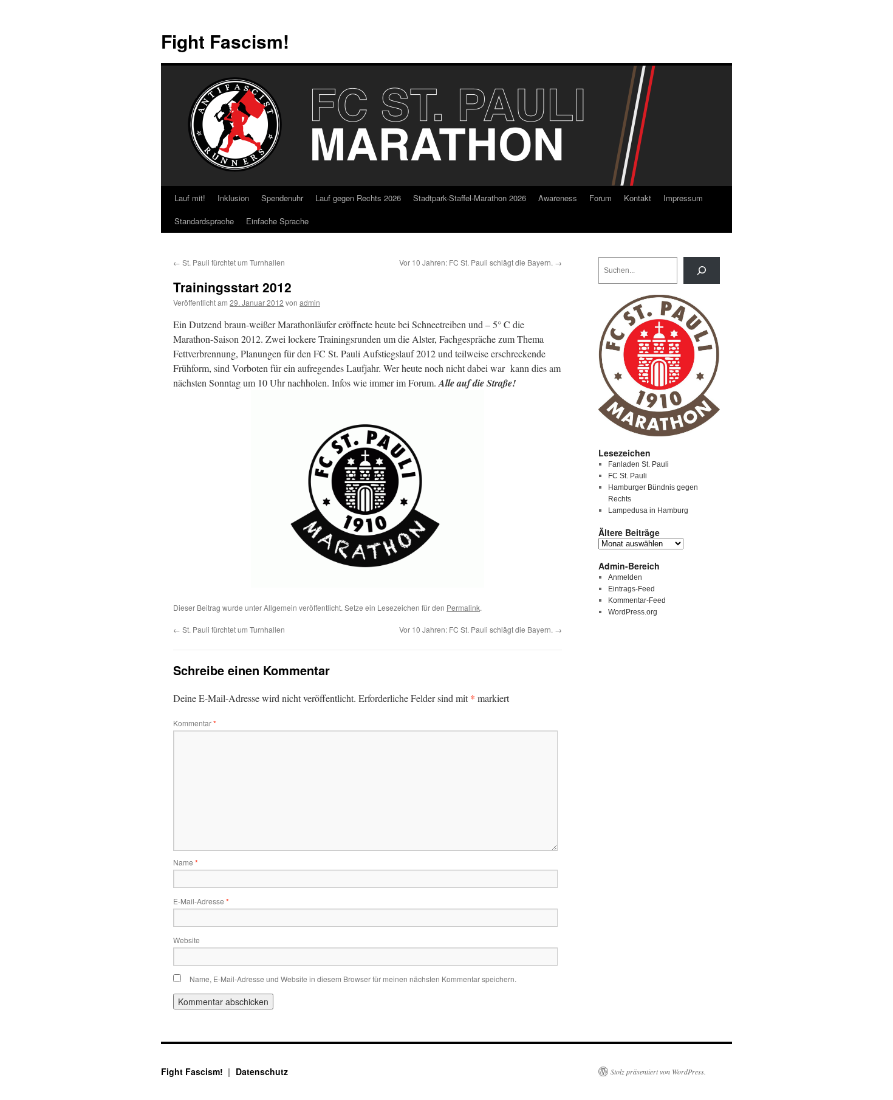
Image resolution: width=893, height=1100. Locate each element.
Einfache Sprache (277, 221)
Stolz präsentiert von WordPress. (658, 1071)
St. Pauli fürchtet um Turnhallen (229, 262)
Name (185, 862)
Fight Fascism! (225, 41)
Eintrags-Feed (631, 589)
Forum (600, 198)
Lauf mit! (189, 198)
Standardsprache (204, 221)
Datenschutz (262, 1071)
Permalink (463, 607)
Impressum (683, 198)
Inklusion (233, 198)
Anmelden (625, 577)
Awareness (557, 198)
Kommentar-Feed (637, 600)
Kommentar (194, 723)
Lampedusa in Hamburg (648, 510)
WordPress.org (632, 612)
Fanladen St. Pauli (638, 464)
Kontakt (637, 198)
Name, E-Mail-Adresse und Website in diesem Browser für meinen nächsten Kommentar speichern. (353, 979)
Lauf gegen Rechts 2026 (358, 198)
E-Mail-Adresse (201, 901)
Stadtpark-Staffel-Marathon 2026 (469, 198)
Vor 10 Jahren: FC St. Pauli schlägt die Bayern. (480, 262)
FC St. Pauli (627, 476)
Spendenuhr (282, 198)
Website (186, 940)
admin (309, 302)
